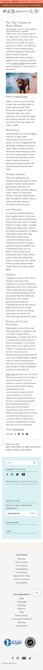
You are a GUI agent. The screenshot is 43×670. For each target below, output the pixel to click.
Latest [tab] (22, 482)
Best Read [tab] (12, 482)
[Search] (31, 11)
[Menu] (4, 11)
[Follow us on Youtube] (23, 474)
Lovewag (34, 1)
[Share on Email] (27, 434)
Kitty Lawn (25, 1)
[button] (36, 593)
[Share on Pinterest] (23, 434)
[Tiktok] (30, 658)
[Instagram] (17, 658)
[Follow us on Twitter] (17, 474)
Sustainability (18, 429)
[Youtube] (24, 658)
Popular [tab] (32, 482)
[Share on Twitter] (19, 434)
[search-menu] (34, 462)
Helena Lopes (21, 97)
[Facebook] (12, 658)
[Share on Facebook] (15, 434)
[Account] (8, 11)
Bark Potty (15, 1)
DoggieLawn (5, 1)
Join (33, 513)
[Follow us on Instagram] (12, 474)
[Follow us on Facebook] (7, 474)
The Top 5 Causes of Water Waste (18, 24)
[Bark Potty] (20, 11)
